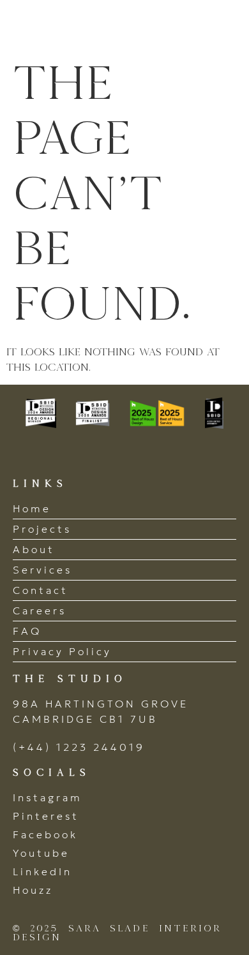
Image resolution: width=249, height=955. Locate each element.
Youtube (41, 853)
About (34, 549)
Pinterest (46, 816)
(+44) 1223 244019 (79, 747)
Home (32, 508)
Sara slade (83, 27)
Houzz (33, 890)
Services (42, 569)
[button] (221, 27)
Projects (42, 528)
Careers (39, 610)
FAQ (27, 631)
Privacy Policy (62, 651)
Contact (40, 590)
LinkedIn (42, 871)
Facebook (45, 834)
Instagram (47, 797)
